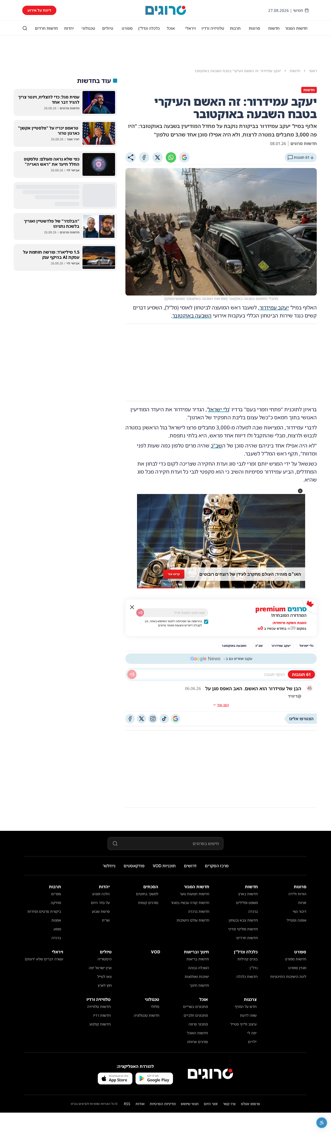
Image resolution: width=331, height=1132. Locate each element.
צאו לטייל (104, 976)
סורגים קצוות (148, 902)
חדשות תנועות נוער (194, 893)
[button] (300, 491)
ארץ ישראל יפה (100, 967)
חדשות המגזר (296, 28)
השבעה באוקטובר (192, 315)
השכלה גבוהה (198, 967)
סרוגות (254, 28)
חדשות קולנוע (100, 1024)
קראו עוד (174, 574)
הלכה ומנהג (101, 893)
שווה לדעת (248, 1015)
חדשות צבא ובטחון (243, 920)
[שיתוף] (130, 157)
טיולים (107, 28)
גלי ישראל (218, 409)
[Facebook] (144, 157)
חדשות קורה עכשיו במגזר (190, 902)
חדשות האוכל (197, 1032)
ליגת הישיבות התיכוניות (288, 976)
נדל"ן (254, 967)
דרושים (190, 866)
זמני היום (211, 1103)
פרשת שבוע (101, 911)
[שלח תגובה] (132, 674)
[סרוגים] (210, 1074)
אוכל (171, 28)
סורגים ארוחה (197, 1041)
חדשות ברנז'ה (198, 911)
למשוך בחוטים (147, 893)
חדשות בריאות (197, 958)
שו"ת (106, 920)
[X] (157, 157)
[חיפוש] (24, 28)
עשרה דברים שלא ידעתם (44, 958)
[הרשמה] (140, 613)
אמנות (56, 920)
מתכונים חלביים (196, 1015)
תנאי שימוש (190, 1103)
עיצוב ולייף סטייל (243, 1024)
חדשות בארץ (248, 893)
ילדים (252, 1041)
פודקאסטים (134, 866)
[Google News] (175, 718)
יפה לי (252, 1032)
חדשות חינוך (199, 985)
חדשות (274, 28)
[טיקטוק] (164, 718)
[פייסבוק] (130, 718)
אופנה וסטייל (296, 920)
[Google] (184, 157)
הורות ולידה (297, 893)
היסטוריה (104, 958)
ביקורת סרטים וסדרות (44, 911)
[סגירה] (132, 607)
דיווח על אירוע (39, 10)
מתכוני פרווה (198, 1024)
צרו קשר (229, 1103)
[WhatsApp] (171, 157)
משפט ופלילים (247, 902)
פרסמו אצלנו (250, 1103)
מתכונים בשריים (195, 1006)
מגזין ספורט (297, 967)
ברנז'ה (253, 911)
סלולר (155, 1006)
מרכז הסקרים (217, 866)
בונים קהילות (247, 958)
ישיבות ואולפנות (197, 976)
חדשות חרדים (46, 28)
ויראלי (190, 28)
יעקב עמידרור (274, 307)
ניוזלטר (109, 866)
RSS (127, 1103)
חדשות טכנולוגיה (146, 1015)
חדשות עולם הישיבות (193, 920)
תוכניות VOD (164, 866)
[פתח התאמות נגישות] (322, 1123)
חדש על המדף (246, 1006)
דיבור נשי (299, 911)
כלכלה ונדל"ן (149, 28)
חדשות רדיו (102, 1015)
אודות (140, 1103)
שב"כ (216, 445)
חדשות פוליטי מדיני (243, 928)
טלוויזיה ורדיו (212, 28)
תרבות (235, 28)
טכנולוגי (88, 28)
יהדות (69, 28)
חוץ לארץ (105, 985)
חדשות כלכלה (247, 976)
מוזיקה (56, 902)
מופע (57, 928)
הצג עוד (223, 704)
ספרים (56, 893)
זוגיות (302, 902)
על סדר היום (100, 902)
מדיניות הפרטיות (163, 1103)
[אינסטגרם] (152, 718)
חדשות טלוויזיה (99, 1006)
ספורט (127, 28)
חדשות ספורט (295, 958)
